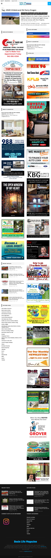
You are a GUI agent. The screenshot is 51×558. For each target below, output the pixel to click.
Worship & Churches (6, 345)
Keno (3, 353)
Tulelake (45, 14)
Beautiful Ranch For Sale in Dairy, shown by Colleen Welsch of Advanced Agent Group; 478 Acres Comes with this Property (35, 18)
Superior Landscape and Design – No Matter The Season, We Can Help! (16, 275)
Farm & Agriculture (5, 315)
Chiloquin (3, 349)
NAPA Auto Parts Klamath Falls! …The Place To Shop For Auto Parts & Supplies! (41, 508)
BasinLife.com (43, 546)
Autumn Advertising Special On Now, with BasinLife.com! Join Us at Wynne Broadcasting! (16, 298)
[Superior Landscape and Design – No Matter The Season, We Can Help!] (5, 276)
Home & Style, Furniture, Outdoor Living (10, 322)
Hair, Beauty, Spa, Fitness (7, 319)
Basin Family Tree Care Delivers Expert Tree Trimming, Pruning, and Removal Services (16, 291)
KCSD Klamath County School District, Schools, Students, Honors (11, 327)
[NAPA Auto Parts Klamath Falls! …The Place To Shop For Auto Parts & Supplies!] (30, 509)
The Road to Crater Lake (7, 340)
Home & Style (23, 14)
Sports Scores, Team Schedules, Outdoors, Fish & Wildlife (12, 338)
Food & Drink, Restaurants (7, 317)
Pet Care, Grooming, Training (7, 330)
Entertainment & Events (6, 313)
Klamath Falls (28, 14)
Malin (32, 14)
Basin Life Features (31, 519)
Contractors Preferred (6, 312)
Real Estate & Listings (40, 14)
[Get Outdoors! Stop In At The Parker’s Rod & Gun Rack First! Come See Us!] (5, 268)
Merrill (35, 14)
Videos (3, 344)
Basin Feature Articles (6, 310)
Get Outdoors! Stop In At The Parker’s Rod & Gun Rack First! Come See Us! (15, 267)
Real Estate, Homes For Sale (7, 332)
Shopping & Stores (5, 336)
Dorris (3, 351)
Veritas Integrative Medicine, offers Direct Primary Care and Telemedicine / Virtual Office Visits (41, 501)
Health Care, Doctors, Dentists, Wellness (10, 320)
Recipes (3, 334)
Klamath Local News (31, 517)
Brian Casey (24, 21)
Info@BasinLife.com (28, 551)
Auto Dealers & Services (6, 308)
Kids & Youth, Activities (6, 329)
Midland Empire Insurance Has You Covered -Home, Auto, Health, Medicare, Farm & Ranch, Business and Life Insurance (16, 283)
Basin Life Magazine (25, 541)
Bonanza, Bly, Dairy (5, 347)
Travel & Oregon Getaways (7, 342)
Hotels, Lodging (5, 324)
